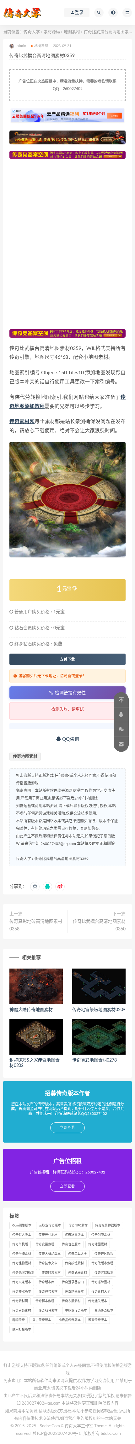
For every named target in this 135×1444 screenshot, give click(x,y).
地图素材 (72, 32)
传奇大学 (32, 32)
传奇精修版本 (74, 1291)
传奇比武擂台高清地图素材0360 (99, 925)
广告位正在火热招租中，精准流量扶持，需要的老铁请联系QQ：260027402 (67, 85)
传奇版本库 (46, 1282)
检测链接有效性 (70, 692)
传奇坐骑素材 (21, 1253)
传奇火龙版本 (21, 1282)
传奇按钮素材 (74, 1263)
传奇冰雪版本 (74, 1235)
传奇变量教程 (44, 1244)
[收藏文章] (35, 886)
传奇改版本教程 (102, 1263)
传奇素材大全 (100, 1291)
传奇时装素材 (51, 1272)
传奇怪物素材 (21, 1263)
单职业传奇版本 (76, 1310)
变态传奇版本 (103, 1310)
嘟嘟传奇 (18, 1320)
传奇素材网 (20, 1301)
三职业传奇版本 (50, 1225)
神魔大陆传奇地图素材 (31, 1010)
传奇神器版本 (21, 1291)
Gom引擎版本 (21, 1225)
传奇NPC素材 (78, 1225)
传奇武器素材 (77, 1272)
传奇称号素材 (48, 1291)
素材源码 (52, 32)
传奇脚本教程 (44, 1301)
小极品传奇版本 (70, 1320)
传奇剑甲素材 (100, 1235)
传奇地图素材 (25, 756)
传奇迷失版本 (97, 1301)
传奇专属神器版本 (107, 1225)
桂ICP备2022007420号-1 (57, 1434)
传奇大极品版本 (50, 1253)
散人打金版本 (21, 1329)
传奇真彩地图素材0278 (94, 1060)
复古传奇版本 (41, 1320)
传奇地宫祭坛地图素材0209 (98, 1010)
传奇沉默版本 (103, 1272)
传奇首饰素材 (21, 1310)
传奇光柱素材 (48, 1235)
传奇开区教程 (103, 1253)
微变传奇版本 (97, 1320)
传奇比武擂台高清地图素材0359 (62, 859)
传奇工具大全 (77, 1253)
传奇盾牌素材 (100, 1282)
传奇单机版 (20, 1244)
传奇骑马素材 (48, 1310)
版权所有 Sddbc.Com (102, 1434)
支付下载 (67, 659)
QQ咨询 (70, 739)
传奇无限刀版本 (23, 1272)
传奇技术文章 (48, 1263)
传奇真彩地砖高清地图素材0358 (35, 925)
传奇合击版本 (71, 1244)
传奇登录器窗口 (73, 1282)
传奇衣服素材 (71, 1301)
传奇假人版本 (21, 1235)
